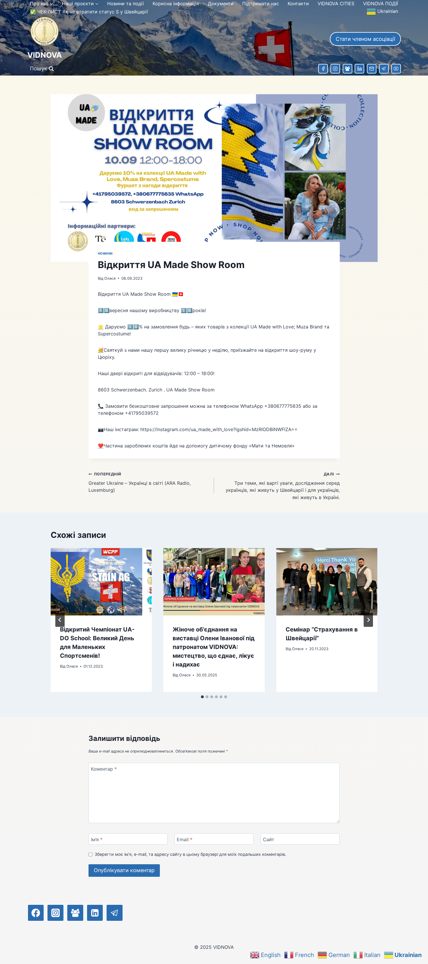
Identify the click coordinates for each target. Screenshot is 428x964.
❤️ (101, 446)
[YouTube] (396, 69)
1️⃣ (101, 310)
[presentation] (101, 582)
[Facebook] (323, 69)
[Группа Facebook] (347, 69)
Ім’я (96, 839)
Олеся (110, 278)
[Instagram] (335, 69)
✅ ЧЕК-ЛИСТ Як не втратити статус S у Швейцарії (89, 12)
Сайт (268, 839)
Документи (221, 3)
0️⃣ (106, 310)
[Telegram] (384, 69)
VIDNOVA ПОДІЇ (380, 3)
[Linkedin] (359, 69)
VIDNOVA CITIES (336, 3)
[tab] (202, 696)
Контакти (298, 3)
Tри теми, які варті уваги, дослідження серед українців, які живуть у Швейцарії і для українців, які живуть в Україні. (283, 486)
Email (184, 839)
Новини (105, 253)
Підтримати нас (260, 3)
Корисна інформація (176, 3)
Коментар (104, 768)
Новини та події (125, 3)
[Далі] (368, 620)
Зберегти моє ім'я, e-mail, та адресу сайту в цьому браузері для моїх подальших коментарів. (190, 854)
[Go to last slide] (60, 620)
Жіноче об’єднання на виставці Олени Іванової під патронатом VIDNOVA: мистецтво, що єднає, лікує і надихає (213, 647)
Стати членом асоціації (365, 39)
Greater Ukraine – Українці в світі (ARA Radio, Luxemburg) (140, 482)
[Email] (371, 69)
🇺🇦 (175, 294)
